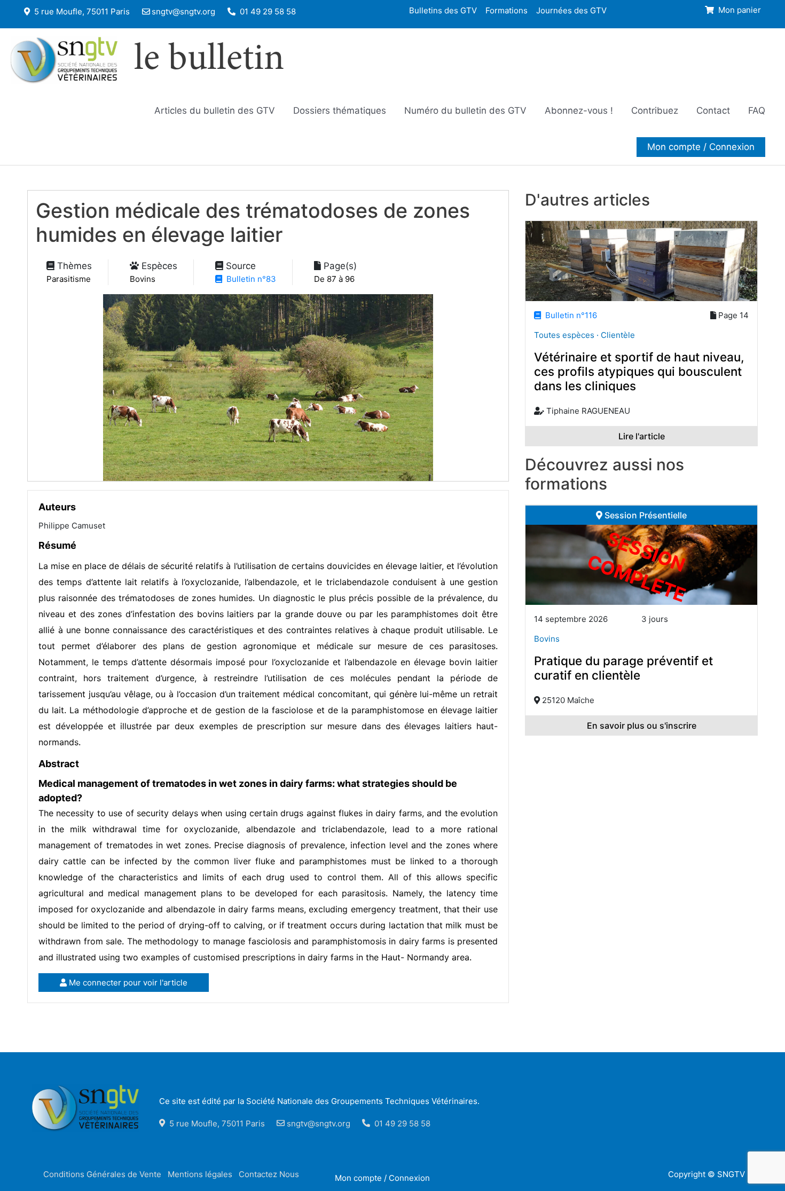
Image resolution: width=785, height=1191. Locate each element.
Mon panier (738, 10)
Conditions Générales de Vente (102, 1174)
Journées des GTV (571, 10)
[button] (701, 147)
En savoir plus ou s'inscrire (641, 725)
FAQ (756, 110)
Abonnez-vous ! (579, 110)
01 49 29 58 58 (267, 11)
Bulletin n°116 (569, 315)
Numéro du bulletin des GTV (465, 110)
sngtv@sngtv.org (183, 11)
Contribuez (654, 110)
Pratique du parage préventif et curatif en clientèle (623, 667)
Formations (506, 10)
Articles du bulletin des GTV (214, 110)
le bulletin (209, 60)
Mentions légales (200, 1174)
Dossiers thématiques (339, 110)
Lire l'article (641, 436)
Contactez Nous (269, 1174)
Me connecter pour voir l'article (127, 982)
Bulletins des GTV (443, 10)
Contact (713, 110)
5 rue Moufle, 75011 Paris (81, 11)
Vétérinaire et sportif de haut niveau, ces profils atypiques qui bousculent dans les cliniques (639, 371)
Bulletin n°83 (249, 279)
